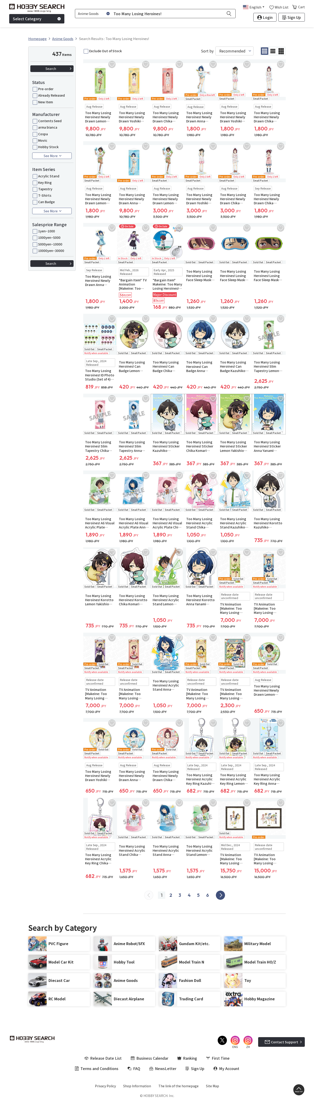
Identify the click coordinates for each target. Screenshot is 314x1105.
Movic (42, 140)
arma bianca (47, 127)
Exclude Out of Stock (105, 51)
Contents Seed (50, 121)
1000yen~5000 (49, 237)
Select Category (27, 18)
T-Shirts (44, 195)
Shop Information (137, 1086)
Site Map (212, 1086)
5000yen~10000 (50, 244)
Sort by (207, 51)
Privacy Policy (105, 1086)
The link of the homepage (178, 1086)
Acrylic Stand (48, 176)
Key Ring (45, 182)
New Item (45, 102)
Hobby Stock (48, 147)
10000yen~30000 (51, 250)
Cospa (43, 134)
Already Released (51, 95)
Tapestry (45, 189)
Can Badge (46, 202)
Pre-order (46, 89)
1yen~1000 (46, 231)
